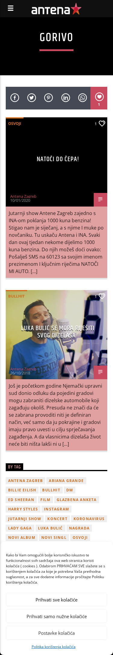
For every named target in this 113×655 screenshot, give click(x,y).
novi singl (54, 537)
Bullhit (16, 296)
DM (69, 490)
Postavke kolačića (56, 633)
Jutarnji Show (25, 518)
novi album (21, 537)
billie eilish (22, 490)
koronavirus (89, 518)
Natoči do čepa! (58, 159)
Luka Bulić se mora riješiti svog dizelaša (58, 332)
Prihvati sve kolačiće (56, 600)
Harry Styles (23, 509)
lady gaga (20, 528)
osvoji (80, 537)
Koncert (57, 518)
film (45, 499)
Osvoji (14, 123)
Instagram (56, 509)
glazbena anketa (77, 499)
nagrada (79, 528)
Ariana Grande (66, 480)
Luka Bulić (50, 528)
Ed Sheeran (21, 499)
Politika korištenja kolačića (54, 646)
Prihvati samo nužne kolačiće (57, 616)
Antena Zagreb (23, 196)
